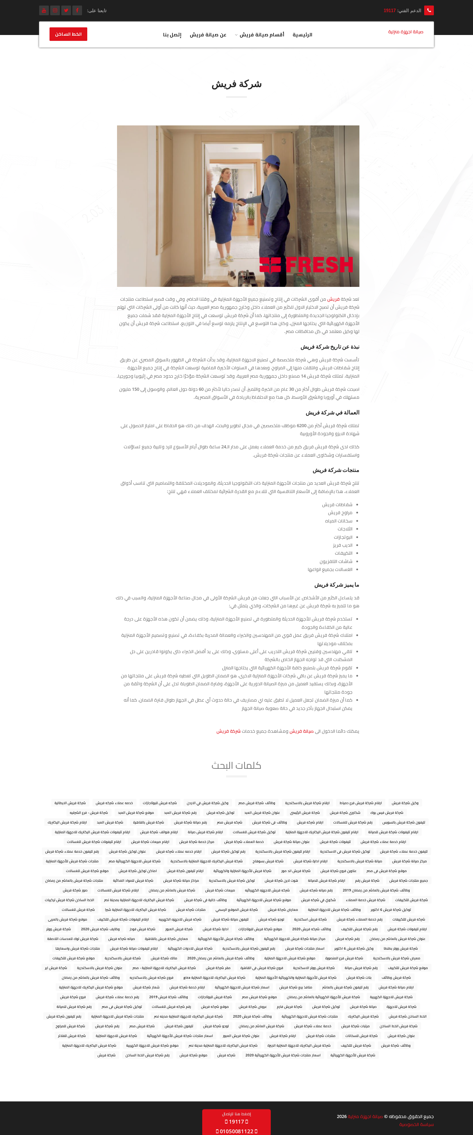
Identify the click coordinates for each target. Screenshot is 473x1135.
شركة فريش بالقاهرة (148, 822)
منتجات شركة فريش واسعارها (77, 948)
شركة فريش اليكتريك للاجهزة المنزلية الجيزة (299, 1045)
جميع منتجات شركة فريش (409, 880)
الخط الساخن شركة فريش (408, 1016)
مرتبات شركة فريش (355, 1025)
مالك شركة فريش (164, 958)
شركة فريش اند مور (296, 870)
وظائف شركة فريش (396, 1045)
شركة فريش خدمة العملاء (365, 899)
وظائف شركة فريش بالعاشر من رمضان (91, 977)
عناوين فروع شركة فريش (339, 870)
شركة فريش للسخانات (362, 1035)
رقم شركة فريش (107, 1025)
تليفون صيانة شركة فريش (230, 919)
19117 (390, 10)
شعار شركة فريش (146, 987)
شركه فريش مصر (229, 822)
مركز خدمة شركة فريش (196, 841)
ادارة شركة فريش (216, 928)
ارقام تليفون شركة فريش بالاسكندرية (283, 851)
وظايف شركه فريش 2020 (100, 928)
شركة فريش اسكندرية (310, 919)
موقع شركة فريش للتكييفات (74, 958)
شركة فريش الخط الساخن (399, 1025)
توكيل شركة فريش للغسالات (254, 831)
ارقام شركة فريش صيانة (205, 831)
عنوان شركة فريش (401, 1035)
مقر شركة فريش (218, 967)
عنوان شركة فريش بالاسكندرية (100, 967)
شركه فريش (226, 1055)
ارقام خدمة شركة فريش (187, 987)
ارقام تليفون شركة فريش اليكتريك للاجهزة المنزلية (322, 831)
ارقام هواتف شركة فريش (159, 831)
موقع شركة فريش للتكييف (408, 967)
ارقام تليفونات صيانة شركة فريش (134, 948)
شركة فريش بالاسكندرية (123, 958)
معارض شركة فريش (283, 909)
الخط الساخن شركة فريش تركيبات (69, 899)
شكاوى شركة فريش (345, 812)
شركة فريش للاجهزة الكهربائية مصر (135, 861)
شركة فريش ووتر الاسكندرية (314, 967)
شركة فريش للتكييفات (411, 899)
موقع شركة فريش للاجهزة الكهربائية (264, 899)
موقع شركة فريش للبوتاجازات (260, 928)
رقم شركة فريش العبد (180, 812)
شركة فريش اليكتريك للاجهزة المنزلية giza (215, 977)
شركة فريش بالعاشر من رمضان (172, 890)
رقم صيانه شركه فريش (316, 890)
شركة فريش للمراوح (70, 1025)
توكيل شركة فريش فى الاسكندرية (345, 851)
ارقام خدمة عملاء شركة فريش (383, 841)
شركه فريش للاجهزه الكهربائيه (267, 890)
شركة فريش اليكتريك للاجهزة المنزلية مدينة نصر (223, 1045)
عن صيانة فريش (208, 34)
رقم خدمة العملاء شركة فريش (360, 919)
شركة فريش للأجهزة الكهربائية (353, 1055)
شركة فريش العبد (110, 822)
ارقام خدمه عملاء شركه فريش (179, 851)
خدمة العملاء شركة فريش (244, 841)
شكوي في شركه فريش (318, 899)
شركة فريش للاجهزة (402, 1006)
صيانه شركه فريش (121, 938)
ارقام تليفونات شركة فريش (407, 928)
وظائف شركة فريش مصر (257, 802)
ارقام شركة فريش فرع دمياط (361, 802)
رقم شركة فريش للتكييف (359, 928)
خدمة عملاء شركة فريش (312, 1025)
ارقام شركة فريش (283, 1035)
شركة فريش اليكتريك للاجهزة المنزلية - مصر (164, 967)
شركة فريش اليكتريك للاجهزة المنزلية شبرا (135, 909)
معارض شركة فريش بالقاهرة (166, 938)
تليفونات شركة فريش (335, 841)
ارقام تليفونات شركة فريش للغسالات (94, 841)
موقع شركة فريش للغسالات (87, 870)
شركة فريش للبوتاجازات (215, 996)
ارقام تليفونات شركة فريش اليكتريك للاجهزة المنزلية (92, 831)
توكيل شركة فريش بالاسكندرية (232, 880)
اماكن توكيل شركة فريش (138, 870)
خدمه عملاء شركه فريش (114, 802)
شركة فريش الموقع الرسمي (237, 909)
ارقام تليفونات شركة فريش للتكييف (123, 919)
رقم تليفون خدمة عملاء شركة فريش (72, 851)
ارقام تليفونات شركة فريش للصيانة (393, 831)
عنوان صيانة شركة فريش (292, 841)
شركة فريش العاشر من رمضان (261, 1025)
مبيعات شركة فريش (220, 890)
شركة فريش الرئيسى (305, 812)
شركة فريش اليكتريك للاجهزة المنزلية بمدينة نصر (139, 899)
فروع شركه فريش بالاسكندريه (151, 977)
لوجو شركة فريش (216, 1025)
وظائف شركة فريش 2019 (168, 996)
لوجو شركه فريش (271, 919)
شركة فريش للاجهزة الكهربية (391, 996)
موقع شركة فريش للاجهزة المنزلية (290, 958)
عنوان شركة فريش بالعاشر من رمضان (398, 938)
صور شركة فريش (75, 890)
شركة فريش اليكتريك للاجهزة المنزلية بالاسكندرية (207, 861)
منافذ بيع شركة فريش (295, 987)
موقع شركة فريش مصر (259, 996)
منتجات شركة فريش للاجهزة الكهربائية (310, 1016)
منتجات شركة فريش (321, 1035)
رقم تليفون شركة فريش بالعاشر (345, 987)
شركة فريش (228, 731)
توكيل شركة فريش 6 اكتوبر (391, 909)
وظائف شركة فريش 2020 (252, 1016)
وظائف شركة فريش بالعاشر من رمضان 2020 (221, 958)
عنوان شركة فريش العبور (241, 1035)
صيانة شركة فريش (363, 1006)
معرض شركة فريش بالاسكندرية (396, 958)
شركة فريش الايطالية (70, 802)
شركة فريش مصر (142, 1025)
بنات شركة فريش (359, 977)
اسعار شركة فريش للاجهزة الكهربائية (242, 987)
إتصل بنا (172, 34)
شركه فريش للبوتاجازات (160, 802)
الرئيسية (302, 34)
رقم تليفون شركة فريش (64, 1016)
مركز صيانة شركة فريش (409, 861)
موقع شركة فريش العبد (136, 812)
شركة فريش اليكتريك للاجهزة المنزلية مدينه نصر (188, 1016)
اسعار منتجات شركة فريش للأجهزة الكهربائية (180, 1035)
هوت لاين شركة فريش (281, 880)
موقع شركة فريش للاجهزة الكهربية (152, 1045)
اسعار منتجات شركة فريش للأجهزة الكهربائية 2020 (283, 1055)
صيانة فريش (301, 731)
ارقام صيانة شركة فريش (396, 987)
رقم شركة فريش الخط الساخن (148, 1055)
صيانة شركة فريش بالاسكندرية (360, 861)
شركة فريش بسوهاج (268, 861)
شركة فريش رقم (367, 880)
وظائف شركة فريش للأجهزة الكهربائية (226, 938)
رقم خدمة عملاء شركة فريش (117, 996)
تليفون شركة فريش (179, 1025)
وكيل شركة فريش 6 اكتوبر (354, 948)
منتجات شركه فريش (191, 909)
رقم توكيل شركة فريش (229, 851)
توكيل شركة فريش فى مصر (122, 1006)
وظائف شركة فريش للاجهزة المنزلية (334, 909)
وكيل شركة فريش (405, 802)
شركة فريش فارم (289, 1006)
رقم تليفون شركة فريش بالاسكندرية (249, 948)
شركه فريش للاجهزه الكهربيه (180, 919)
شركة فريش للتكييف (356, 1045)
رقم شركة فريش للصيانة (74, 1006)
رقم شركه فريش (348, 938)
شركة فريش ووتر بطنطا (401, 948)
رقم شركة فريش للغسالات (353, 822)
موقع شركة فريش (193, 1055)
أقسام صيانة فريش (262, 34)
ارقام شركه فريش (310, 822)
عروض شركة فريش (253, 1006)
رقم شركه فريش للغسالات (171, 1006)
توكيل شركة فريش (326, 1006)
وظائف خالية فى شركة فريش (205, 899)
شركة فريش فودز (142, 928)
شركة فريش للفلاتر (72, 1035)
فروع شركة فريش (73, 996)
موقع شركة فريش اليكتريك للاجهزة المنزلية (91, 987)
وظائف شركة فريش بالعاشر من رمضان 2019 (376, 890)
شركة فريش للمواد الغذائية (133, 880)
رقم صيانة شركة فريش (190, 822)
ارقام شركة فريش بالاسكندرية (307, 802)
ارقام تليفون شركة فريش (185, 870)
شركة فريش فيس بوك (387, 812)
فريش (333, 299)
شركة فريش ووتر (58, 928)
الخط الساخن (68, 34)
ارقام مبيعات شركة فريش (150, 841)
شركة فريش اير (56, 967)
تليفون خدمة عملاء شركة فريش (404, 851)
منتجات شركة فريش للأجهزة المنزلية (72, 861)
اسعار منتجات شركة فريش (304, 948)
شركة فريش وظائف (396, 977)
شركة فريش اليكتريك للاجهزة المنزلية (89, 1045)
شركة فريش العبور (179, 928)
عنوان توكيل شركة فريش (127, 851)
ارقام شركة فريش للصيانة (326, 880)
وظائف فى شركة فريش (269, 822)
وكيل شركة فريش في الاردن (208, 802)
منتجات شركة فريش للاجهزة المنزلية (117, 1016)
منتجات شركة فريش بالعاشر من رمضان (74, 880)
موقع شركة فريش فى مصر (387, 870)
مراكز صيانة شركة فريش (181, 880)
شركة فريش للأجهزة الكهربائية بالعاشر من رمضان (323, 996)
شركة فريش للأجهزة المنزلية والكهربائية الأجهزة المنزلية (296, 977)
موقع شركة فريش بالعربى (67, 919)
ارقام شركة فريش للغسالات (118, 890)
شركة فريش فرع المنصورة (344, 958)
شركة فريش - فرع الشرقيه (89, 812)
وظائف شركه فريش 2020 (311, 928)
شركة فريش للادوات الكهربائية (190, 948)
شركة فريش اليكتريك (363, 1016)
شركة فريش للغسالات (78, 909)
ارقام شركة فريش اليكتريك (67, 822)
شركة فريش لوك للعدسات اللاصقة (72, 938)
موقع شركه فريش (215, 1006)
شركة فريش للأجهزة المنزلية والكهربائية (242, 870)
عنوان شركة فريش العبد (262, 812)
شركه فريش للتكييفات (409, 919)
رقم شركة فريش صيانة (361, 967)
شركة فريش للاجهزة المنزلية (116, 1035)
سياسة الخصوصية (416, 1124)
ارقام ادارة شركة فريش (311, 861)
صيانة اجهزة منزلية (365, 1116)
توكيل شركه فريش (220, 812)
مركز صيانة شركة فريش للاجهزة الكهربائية (294, 938)
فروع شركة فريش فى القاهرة (262, 967)
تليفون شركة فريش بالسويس (404, 822)
